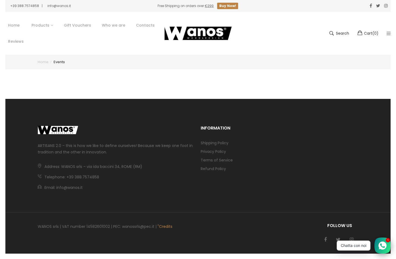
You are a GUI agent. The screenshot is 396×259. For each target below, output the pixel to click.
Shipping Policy (214, 143)
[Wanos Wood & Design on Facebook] (325, 239)
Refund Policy (213, 168)
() (371, 33)
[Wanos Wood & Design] (198, 33)
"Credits (165, 226)
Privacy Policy (213, 151)
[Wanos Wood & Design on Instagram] (351, 239)
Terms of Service (217, 160)
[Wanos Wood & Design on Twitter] (338, 239)
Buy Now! (227, 5)
